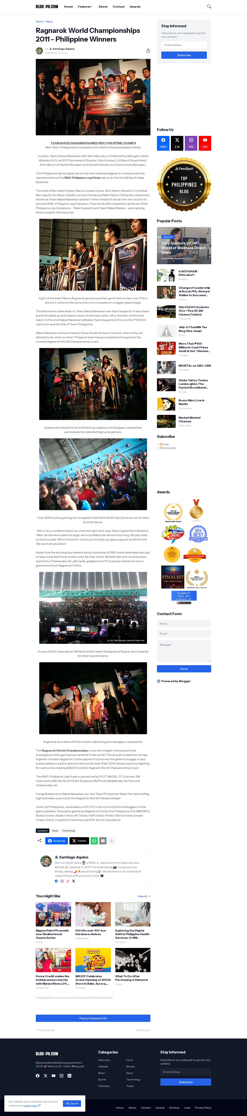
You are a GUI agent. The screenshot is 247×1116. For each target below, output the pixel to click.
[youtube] (53, 1076)
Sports (102, 1079)
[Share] (146, 50)
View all (142, 896)
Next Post (142, 1030)
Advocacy (104, 1060)
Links (187, 1107)
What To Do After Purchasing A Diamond (131, 978)
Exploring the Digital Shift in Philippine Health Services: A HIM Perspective (132, 934)
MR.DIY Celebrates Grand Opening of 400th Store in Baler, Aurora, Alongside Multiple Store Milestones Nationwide (93, 979)
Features (84, 6)
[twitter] (73, 881)
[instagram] (62, 881)
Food (129, 1060)
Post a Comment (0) (93, 1018)
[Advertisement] (187, 95)
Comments (169, 448)
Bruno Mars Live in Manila (192, 402)
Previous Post (46, 1030)
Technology (68, 830)
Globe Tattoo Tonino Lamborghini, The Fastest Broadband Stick (193, 383)
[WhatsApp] (94, 840)
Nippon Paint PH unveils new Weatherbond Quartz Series (52, 934)
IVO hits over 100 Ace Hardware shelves (90, 932)
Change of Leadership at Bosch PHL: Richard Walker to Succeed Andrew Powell (194, 291)
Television (104, 1086)
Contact (119, 6)
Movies (130, 1066)
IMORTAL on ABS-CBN (195, 365)
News (49, 21)
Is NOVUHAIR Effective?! (188, 273)
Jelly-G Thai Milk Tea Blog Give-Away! (193, 328)
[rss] (69, 1076)
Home (68, 6)
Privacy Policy (203, 1107)
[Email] (103, 840)
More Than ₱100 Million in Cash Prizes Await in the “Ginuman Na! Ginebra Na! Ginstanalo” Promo (194, 347)
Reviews (174, 1107)
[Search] (207, 6)
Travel (129, 1086)
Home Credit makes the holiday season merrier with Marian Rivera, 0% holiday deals (52, 979)
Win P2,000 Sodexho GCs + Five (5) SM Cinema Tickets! (194, 310)
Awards (135, 6)
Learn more (30, 1105)
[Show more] (111, 840)
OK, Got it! (72, 1103)
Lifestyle (103, 1066)
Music (101, 1073)
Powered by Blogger (176, 681)
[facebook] (56, 881)
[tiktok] (67, 881)
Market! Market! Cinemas (190, 419)
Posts (165, 444)
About (103, 6)
